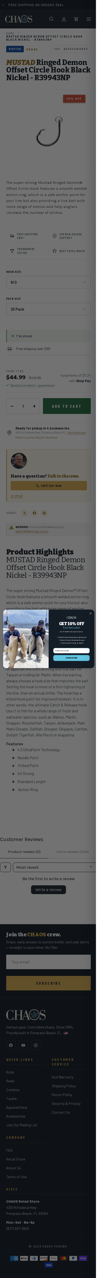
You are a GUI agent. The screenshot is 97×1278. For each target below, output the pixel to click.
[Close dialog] (90, 613)
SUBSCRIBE (71, 658)
